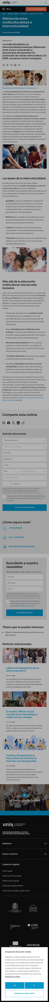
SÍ (34, 985)
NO (15, 985)
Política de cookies (12, 977)
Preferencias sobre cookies (24, 993)
